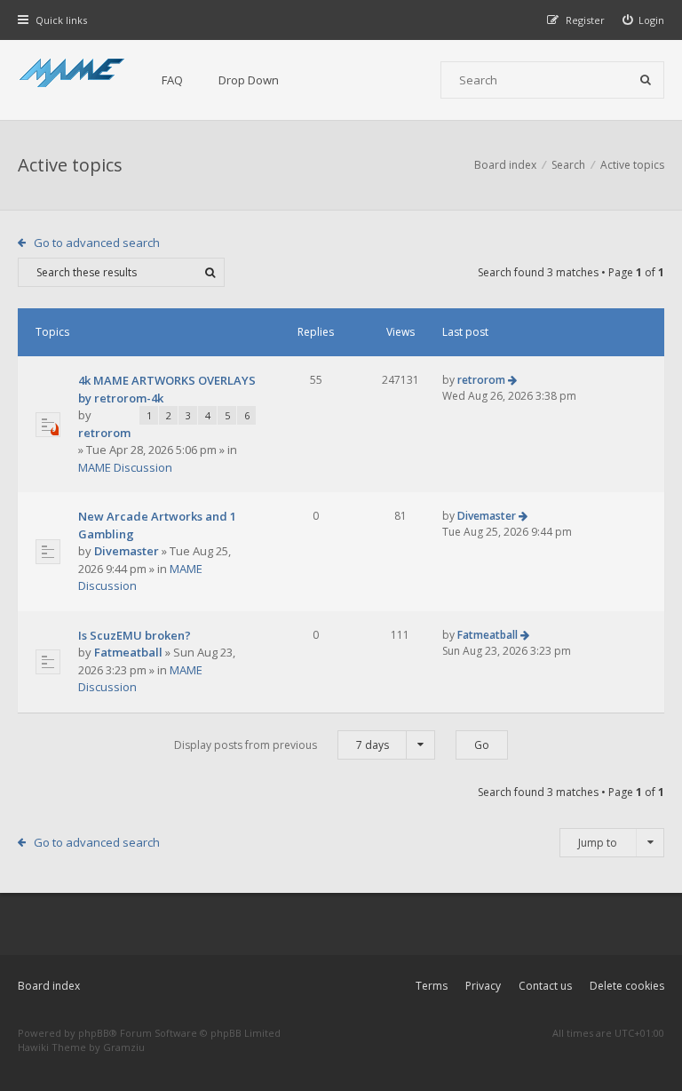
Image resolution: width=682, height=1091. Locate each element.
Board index (49, 985)
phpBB (93, 1032)
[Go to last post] (512, 379)
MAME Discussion (125, 467)
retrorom (104, 433)
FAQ (172, 80)
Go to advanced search (97, 243)
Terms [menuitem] (432, 985)
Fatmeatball (128, 652)
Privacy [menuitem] (483, 985)
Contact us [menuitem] (545, 985)
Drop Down (248, 80)
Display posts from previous (281, 745)
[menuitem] (644, 20)
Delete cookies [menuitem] (627, 985)
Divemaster (126, 551)
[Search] (645, 80)
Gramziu (124, 1047)
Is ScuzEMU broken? (134, 635)
